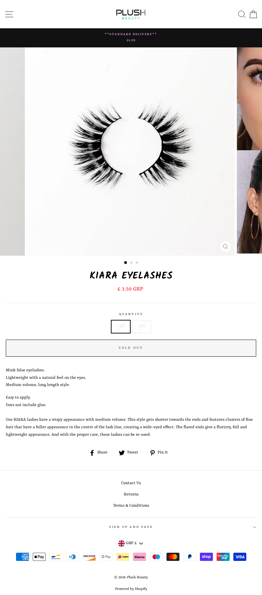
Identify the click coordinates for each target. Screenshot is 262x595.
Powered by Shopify (131, 589)
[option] (131, 38)
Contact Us (131, 483)
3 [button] (137, 263)
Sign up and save (131, 527)
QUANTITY (131, 314)
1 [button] (126, 263)
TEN (142, 326)
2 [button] (132, 263)
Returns (131, 494)
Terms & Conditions (131, 505)
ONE (121, 326)
